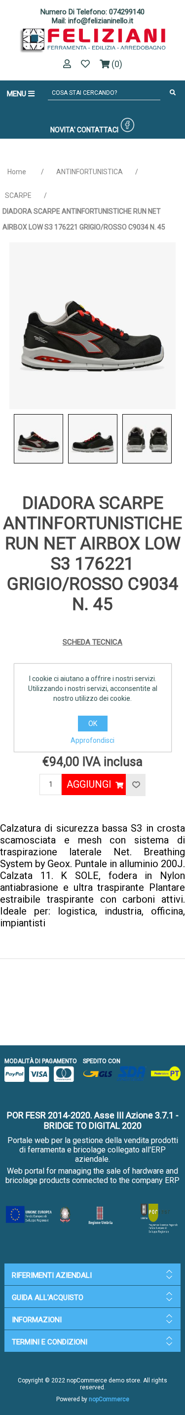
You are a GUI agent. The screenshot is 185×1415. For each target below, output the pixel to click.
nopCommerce (109, 1399)
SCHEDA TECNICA (92, 642)
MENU (17, 93)
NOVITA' (62, 130)
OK (92, 723)
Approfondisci (92, 740)
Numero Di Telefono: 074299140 (92, 11)
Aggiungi (89, 784)
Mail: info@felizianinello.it (92, 20)
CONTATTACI (97, 130)
